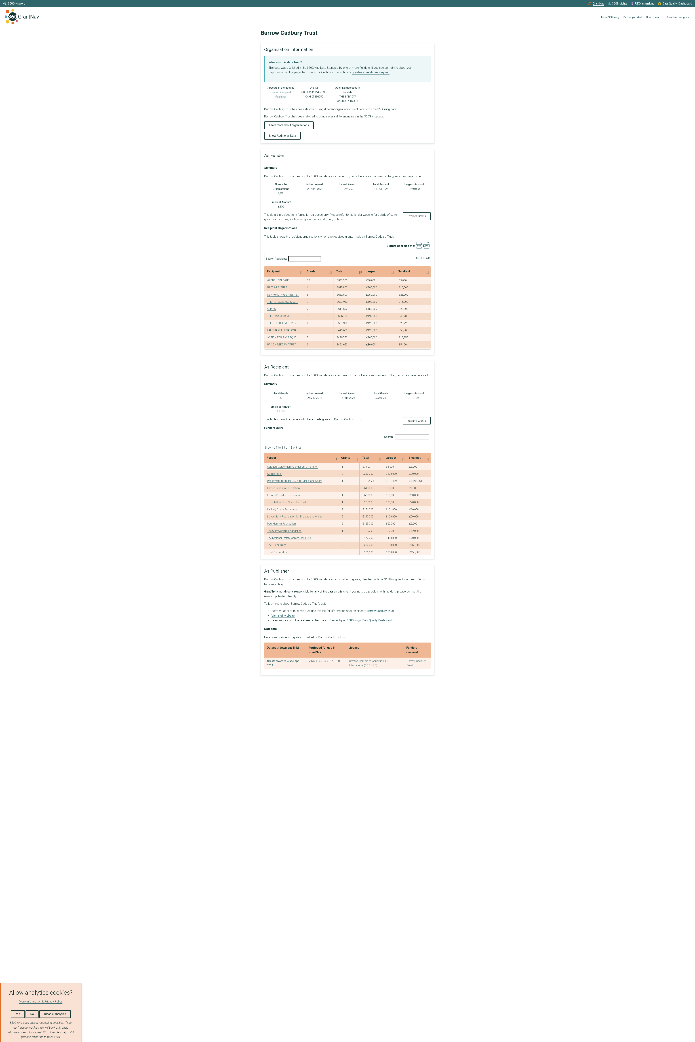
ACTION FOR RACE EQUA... (282, 337)
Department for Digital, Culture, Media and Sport (294, 480)
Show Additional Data (282, 135)
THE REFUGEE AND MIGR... (282, 301)
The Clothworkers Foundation (284, 531)
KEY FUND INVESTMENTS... (283, 294)
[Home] (22, 17)
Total (339, 271)
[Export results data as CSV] (419, 247)
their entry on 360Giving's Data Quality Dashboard (361, 620)
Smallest (404, 271)
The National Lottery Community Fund (289, 538)
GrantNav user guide (678, 17)
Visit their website (283, 615)
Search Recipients (276, 258)
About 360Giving (610, 17)
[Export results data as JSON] (426, 247)
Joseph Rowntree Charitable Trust (286, 502)
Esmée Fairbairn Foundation (283, 488)
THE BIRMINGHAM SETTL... (283, 316)
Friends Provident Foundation (284, 495)
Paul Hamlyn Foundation (281, 523)
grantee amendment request (370, 72)
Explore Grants (417, 216)
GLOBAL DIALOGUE (278, 280)
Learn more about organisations (289, 125)
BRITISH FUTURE (277, 287)
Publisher (280, 96)
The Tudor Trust (276, 545)
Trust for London (277, 552)
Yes (17, 1014)
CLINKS (271, 308)
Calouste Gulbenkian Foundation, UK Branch (292, 466)
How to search (654, 17)
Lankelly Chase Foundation (282, 509)
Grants (311, 271)
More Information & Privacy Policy (40, 1001)
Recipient (285, 92)
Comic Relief (274, 473)
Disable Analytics (55, 1014)
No (32, 1014)
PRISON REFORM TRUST (281, 344)
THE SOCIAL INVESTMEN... (282, 323)
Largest (371, 271)
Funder (275, 92)
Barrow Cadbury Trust (380, 611)
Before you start (633, 17)
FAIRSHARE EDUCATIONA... (282, 330)
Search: (388, 437)
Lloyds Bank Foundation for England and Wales (294, 516)
